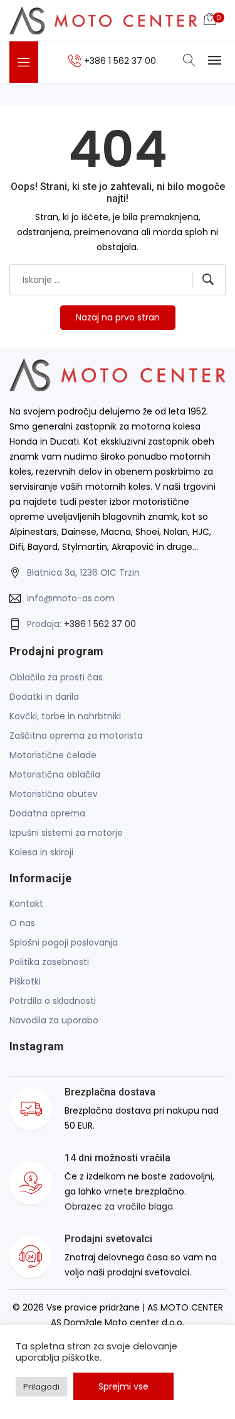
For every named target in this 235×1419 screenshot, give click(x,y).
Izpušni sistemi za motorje (66, 832)
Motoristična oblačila (54, 774)
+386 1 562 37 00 (100, 624)
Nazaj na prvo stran (118, 317)
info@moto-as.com (71, 598)
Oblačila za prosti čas (56, 677)
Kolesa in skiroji (41, 852)
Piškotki (25, 981)
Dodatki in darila (44, 696)
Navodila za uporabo (53, 1020)
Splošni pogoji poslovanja (63, 942)
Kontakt (26, 903)
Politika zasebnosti (49, 962)
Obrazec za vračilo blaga (119, 1206)
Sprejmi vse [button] (123, 1386)
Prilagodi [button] (41, 1387)
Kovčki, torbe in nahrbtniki (65, 716)
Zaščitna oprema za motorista (76, 735)
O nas (22, 923)
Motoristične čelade (53, 755)
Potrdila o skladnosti (52, 1000)
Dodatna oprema (47, 813)
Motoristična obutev (53, 794)
